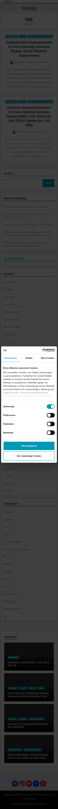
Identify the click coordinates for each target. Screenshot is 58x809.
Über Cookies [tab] (47, 358)
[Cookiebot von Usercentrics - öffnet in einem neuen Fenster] (42, 350)
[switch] (51, 415)
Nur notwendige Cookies (29, 456)
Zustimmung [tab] (10, 358)
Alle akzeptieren (29, 446)
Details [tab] (29, 358)
